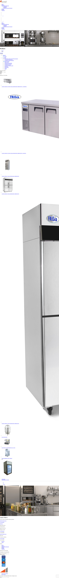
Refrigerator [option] (6, 66)
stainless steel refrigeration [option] (8, 63)
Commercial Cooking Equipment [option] (9, 60)
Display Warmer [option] (7, 61)
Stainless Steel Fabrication (5, 5)
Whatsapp (1, 523)
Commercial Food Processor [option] (9, 59)
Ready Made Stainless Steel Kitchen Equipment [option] (11, 58)
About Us (3, 23)
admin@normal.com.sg (3, 534)
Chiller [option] (6, 68)
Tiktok (2, 542)
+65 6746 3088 (2, 538)
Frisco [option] (6, 56)
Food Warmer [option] (7, 67)
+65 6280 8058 (2, 522)
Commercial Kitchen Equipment (7, 8)
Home (2, 4)
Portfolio (3, 9)
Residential (4, 7)
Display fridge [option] (7, 62)
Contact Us (3, 10)
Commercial (5, 6)
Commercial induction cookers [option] (9, 65)
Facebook (3, 541)
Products (3, 27)
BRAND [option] (4, 55)
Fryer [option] (5, 69)
